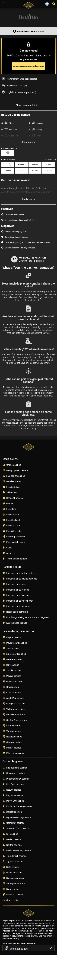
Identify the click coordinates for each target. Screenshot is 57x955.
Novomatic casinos (15, 773)
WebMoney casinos (15, 709)
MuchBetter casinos (16, 714)
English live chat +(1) (16, 85)
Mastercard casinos (16, 653)
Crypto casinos (13, 692)
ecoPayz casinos (14, 681)
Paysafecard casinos (16, 642)
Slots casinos (12, 867)
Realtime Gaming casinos (18, 850)
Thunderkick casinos (16, 856)
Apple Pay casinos (15, 698)
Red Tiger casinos (15, 784)
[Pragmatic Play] (7, 164)
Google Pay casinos (16, 703)
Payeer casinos (13, 676)
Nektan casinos (14, 845)
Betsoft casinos (14, 811)
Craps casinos (13, 900)
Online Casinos (13, 464)
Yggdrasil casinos (15, 861)
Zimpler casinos (14, 670)
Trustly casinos (13, 731)
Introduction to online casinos (20, 573)
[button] (28, 948)
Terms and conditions (16, 558)
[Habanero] (21, 171)
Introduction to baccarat (18, 606)
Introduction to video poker (19, 600)
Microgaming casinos (16, 767)
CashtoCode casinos (16, 720)
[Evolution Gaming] (34, 164)
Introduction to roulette (17, 589)
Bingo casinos (13, 889)
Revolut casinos (14, 736)
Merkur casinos (13, 839)
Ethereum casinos (15, 753)
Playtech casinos (14, 795)
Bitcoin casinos (13, 747)
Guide (9, 547)
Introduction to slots (16, 584)
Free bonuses (12, 487)
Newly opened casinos (17, 470)
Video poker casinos (16, 883)
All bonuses (12, 492)
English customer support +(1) (21, 92)
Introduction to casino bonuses (21, 578)
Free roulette (12, 514)
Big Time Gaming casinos (18, 817)
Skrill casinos (12, 665)
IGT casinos (12, 834)
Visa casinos (12, 648)
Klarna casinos (13, 725)
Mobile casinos (13, 481)
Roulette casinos (14, 872)
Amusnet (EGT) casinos (17, 828)
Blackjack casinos (15, 878)
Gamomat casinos (15, 822)
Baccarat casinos (14, 894)
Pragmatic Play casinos (17, 778)
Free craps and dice (15, 536)
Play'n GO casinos (15, 800)
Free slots (11, 509)
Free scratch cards (15, 542)
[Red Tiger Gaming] (7, 171)
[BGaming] (48, 164)
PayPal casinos (13, 637)
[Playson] (34, 171)
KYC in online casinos (16, 622)
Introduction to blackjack (18, 595)
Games (9, 503)
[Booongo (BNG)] (48, 171)
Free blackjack (13, 520)
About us (10, 553)
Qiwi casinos (12, 687)
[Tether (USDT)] (7, 153)
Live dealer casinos (15, 476)
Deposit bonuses (14, 498)
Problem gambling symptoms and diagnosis (27, 617)
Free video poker (14, 531)
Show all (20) (50, 159)
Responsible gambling (17, 611)
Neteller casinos (14, 659)
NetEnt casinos (13, 789)
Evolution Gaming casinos (19, 806)
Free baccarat (13, 525)
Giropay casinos (14, 742)
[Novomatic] (21, 164)
